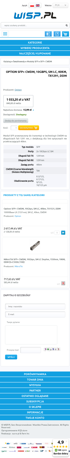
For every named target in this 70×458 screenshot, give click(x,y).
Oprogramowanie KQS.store (14, 430)
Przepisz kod (13, 350)
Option (18, 89)
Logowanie (48, 34)
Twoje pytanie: (13, 322)
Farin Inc (25, 433)
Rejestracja (57, 34)
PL (32, 5)
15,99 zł (27, 110)
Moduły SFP (32, 61)
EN (38, 5)
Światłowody (19, 61)
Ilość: (5, 127)
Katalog (7, 61)
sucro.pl (15, 433)
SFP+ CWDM (46, 61)
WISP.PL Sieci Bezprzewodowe (18, 425)
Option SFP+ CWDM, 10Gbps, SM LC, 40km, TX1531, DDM (32, 208)
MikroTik (19, 266)
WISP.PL (35, 15)
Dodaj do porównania (16, 120)
